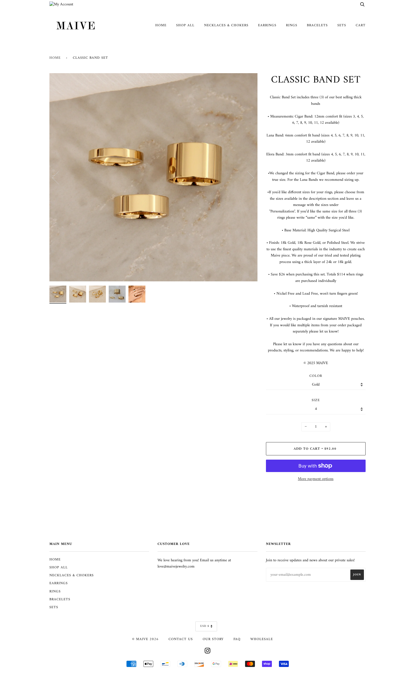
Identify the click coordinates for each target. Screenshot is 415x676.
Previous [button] (59, 177)
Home (55, 58)
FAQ (237, 639)
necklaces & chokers (226, 25)
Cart (361, 25)
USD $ (204, 626)
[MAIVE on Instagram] (208, 652)
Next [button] (247, 177)
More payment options (315, 479)
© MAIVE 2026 (145, 639)
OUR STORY (213, 639)
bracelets (317, 25)
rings (291, 25)
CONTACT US (181, 639)
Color (315, 376)
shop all (185, 25)
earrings (267, 25)
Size (316, 400)
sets (341, 25)
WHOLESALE (261, 639)
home (161, 25)
